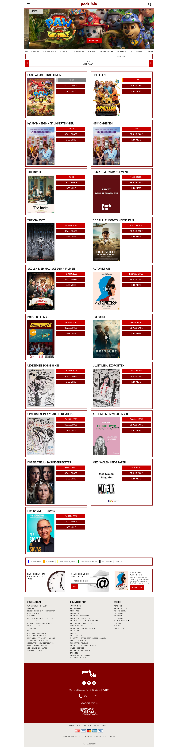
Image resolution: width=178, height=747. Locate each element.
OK (74, 586)
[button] (30, 43)
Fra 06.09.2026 (71, 225)
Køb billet (89, 40)
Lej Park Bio (122, 51)
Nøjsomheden (33, 613)
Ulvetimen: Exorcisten (36, 636)
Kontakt (149, 51)
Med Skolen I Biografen (37, 648)
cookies (105, 726)
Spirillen (30, 608)
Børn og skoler (121, 621)
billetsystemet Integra (90, 736)
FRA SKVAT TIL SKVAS (35, 650)
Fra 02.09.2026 (136, 225)
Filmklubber (119, 623)
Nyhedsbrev (136, 51)
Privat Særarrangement (37, 646)
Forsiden (118, 606)
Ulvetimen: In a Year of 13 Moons (41, 638)
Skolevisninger (106, 51)
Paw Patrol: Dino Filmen (37, 606)
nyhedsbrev (74, 726)
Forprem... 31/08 (136, 274)
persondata (96, 726)
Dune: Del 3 (74, 653)
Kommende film (49, 51)
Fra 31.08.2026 (71, 274)
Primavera (74, 613)
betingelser (85, 726)
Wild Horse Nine (77, 648)
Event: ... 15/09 (71, 467)
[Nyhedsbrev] (94, 683)
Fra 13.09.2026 (71, 419)
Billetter (137, 587)
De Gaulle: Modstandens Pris (39, 623)
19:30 (136, 129)
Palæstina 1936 (77, 626)
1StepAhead (109, 736)
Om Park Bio (119, 613)
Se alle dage (71, 86)
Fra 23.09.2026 (136, 177)
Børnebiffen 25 (33, 626)
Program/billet (32, 51)
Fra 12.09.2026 (136, 371)
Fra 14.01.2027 (136, 467)
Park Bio (68, 1)
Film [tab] (56, 57)
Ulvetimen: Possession (36, 633)
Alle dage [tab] (88, 63)
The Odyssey (32, 628)
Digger (73, 633)
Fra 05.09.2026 (71, 322)
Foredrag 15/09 (136, 419)
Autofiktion (32, 621)
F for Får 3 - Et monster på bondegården (88, 638)
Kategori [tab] (120, 57)
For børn (92, 51)
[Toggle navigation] (150, 4)
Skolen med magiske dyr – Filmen (41, 618)
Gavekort (64, 51)
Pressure (31, 631)
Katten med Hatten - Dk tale (82, 650)
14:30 (71, 129)
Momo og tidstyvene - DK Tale (83, 646)
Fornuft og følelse (79, 643)
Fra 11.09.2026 (71, 371)
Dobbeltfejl (75, 631)
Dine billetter (78, 51)
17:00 (71, 177)
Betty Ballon (76, 636)
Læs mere (71, 91)
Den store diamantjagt (80, 641)
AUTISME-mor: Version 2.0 (37, 641)
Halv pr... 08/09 (136, 322)
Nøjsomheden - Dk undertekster (41, 611)
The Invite (31, 616)
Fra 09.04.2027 (71, 516)
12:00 (136, 80)
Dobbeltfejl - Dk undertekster (40, 643)
